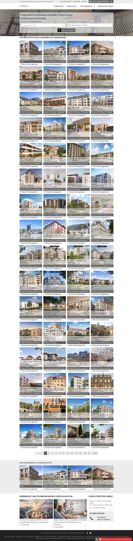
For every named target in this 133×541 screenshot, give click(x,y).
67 (89, 453)
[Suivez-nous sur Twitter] (90, 533)
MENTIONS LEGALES (62, 532)
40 (76, 453)
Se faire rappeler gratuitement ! (100, 1)
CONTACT (84, 1)
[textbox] (89, 25)
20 (67, 453)
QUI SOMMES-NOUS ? (66, 1)
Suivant (95, 453)
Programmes (58, 6)
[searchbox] (30, 25)
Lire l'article (25, 524)
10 (63, 453)
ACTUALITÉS (76, 1)
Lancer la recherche (68, 30)
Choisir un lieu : (76, 21)
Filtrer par (31, 21)
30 (72, 453)
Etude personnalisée (105, 6)
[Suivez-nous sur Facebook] (111, 1)
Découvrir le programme (29, 64)
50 (80, 453)
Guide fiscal (70, 6)
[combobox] (43, 25)
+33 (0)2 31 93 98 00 (99, 508)
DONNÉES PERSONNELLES (76, 532)
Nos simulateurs (86, 6)
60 (85, 453)
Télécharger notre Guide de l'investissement (116, 539)
